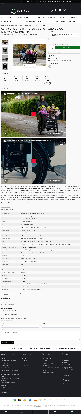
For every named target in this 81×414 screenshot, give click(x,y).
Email (43, 323)
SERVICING (45, 365)
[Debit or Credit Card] (66, 400)
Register (23, 358)
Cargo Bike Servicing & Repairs (10, 371)
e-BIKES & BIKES (47, 358)
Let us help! (4, 294)
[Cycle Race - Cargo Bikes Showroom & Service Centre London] (20, 11)
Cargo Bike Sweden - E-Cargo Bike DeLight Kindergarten (28, 25)
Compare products (26, 368)
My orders (24, 360)
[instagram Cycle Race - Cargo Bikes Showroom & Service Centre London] (66, 380)
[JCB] (40, 400)
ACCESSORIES (46, 370)
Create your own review (30, 34)
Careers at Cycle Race (7, 390)
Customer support (6, 365)
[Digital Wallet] (50, 400)
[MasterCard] (20, 400)
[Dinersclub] (45, 400)
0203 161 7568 (66, 362)
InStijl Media (43, 406)
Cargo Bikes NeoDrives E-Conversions (10, 379)
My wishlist (24, 365)
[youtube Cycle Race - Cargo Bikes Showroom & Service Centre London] (63, 383)
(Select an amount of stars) (13, 318)
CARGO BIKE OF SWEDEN (13, 34)
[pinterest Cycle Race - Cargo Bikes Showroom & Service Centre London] (69, 380)
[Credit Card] (15, 400)
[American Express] (30, 400)
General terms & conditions (9, 360)
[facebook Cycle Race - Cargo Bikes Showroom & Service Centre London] (63, 380)
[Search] (51, 11)
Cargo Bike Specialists (7, 368)
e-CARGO (44, 360)
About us (3, 358)
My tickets (24, 363)
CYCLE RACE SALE (47, 363)
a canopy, (17, 203)
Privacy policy (5, 363)
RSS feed (4, 392)
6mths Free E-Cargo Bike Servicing (10, 375)
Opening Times (5, 387)
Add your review (7, 342)
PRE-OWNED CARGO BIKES (50, 368)
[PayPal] (55, 400)
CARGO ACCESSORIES (48, 373)
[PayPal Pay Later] (61, 400)
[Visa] (25, 400)
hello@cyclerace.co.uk (67, 365)
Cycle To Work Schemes (8, 382)
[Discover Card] (35, 400)
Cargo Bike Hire (5, 385)
